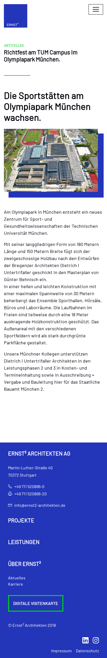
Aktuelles (16, 577)
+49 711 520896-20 (30, 493)
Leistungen (23, 542)
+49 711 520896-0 (29, 486)
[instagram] (96, 639)
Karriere (15, 583)
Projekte (21, 520)
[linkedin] (85, 639)
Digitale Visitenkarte (35, 603)
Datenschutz (87, 650)
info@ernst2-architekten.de (39, 505)
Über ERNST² (24, 564)
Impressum (61, 650)
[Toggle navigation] (96, 9)
